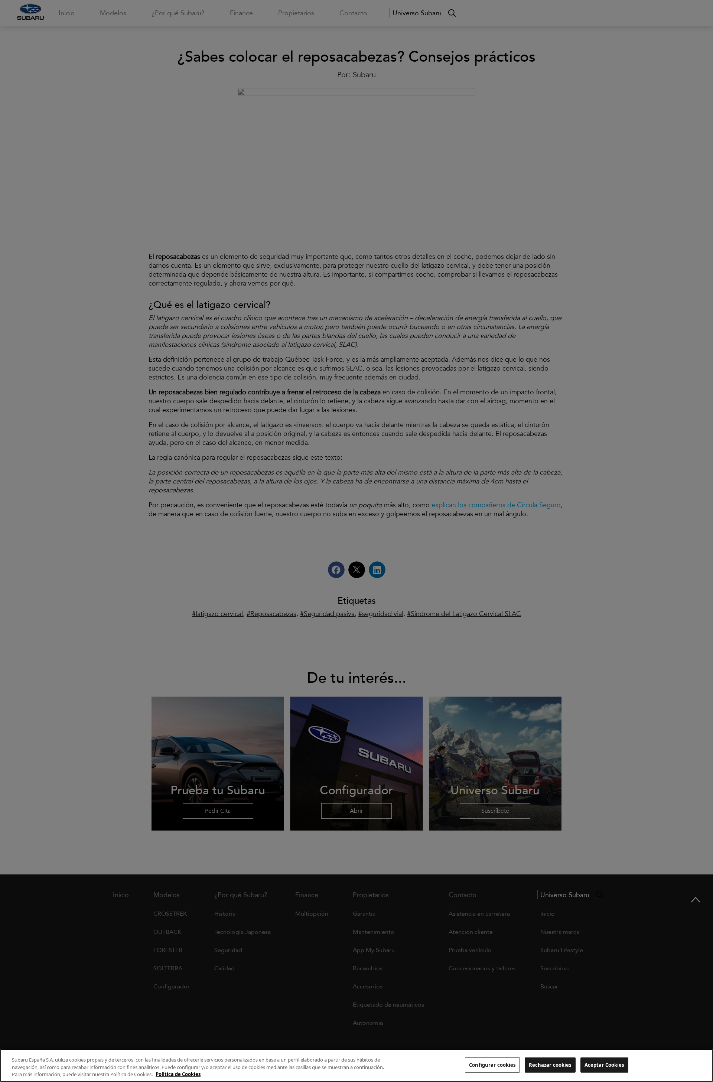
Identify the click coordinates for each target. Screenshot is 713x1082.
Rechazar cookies (550, 1064)
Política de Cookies (178, 1074)
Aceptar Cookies (604, 1064)
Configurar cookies (492, 1064)
